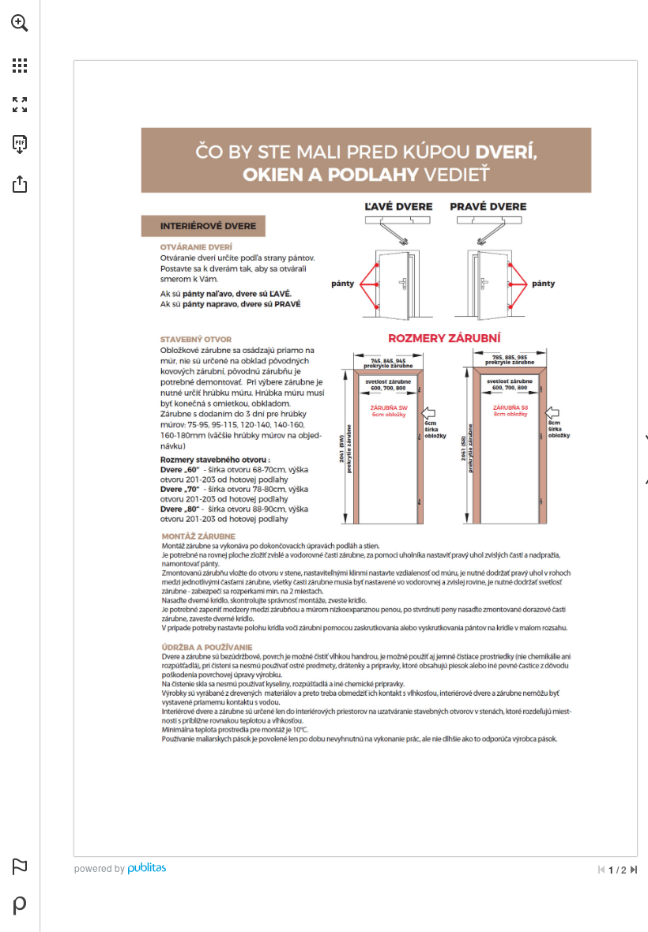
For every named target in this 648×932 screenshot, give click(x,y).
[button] (20, 23)
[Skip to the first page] (601, 870)
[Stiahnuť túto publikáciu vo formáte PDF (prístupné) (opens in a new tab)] (20, 144)
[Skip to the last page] (634, 870)
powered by (99, 867)
